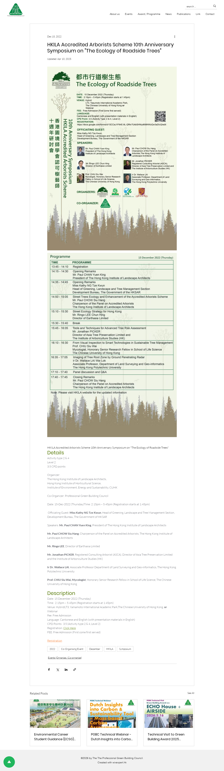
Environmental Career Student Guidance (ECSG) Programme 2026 (54, 736)
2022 (52, 648)
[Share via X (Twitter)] (57, 669)
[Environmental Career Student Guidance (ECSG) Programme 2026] (55, 713)
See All (190, 692)
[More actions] (175, 36)
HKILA (109, 648)
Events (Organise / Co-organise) (65, 657)
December (94, 648)
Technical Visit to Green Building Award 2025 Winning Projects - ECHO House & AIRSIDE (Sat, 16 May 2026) (166, 736)
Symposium (125, 648)
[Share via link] (74, 669)
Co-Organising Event (72, 648)
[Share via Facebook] (49, 669)
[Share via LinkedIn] (66, 669)
